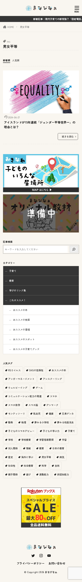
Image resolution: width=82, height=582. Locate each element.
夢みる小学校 (41, 422)
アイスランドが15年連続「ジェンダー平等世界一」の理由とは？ (39, 124)
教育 (11, 280)
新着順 (6, 60)
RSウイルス (14, 370)
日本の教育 (58, 448)
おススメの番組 (21, 329)
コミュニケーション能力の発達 (25, 396)
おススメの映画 (21, 319)
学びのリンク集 (17, 290)
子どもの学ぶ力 (51, 431)
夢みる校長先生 (65, 422)
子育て (12, 270)
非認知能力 (63, 474)
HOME (10, 27)
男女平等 (24, 27)
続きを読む (68, 136)
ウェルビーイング (17, 387)
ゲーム (39, 387)
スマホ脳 (33, 405)
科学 (44, 465)
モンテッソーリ (16, 413)
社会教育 (28, 465)
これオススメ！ (17, 300)
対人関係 (13, 448)
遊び (28, 474)
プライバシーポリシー (31, 563)
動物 (10, 422)
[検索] (74, 249)
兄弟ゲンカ (68, 413)
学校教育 (26, 439)
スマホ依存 (14, 405)
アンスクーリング (52, 378)
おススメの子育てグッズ (26, 349)
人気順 (15, 60)
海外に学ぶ (27, 457)
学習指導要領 (46, 439)
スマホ (53, 396)
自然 (57, 465)
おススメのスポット (24, 339)
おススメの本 (20, 310)
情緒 (28, 448)
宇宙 (64, 439)
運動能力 (44, 474)
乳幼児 (36, 413)
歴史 (10, 457)
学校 (10, 439)
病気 (62, 457)
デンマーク (52, 405)
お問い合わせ (57, 563)
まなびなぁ (51, 572)
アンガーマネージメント (21, 378)
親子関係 (13, 474)
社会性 (11, 465)
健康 (51, 413)
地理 (23, 422)
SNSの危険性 (36, 370)
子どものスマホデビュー (21, 431)
